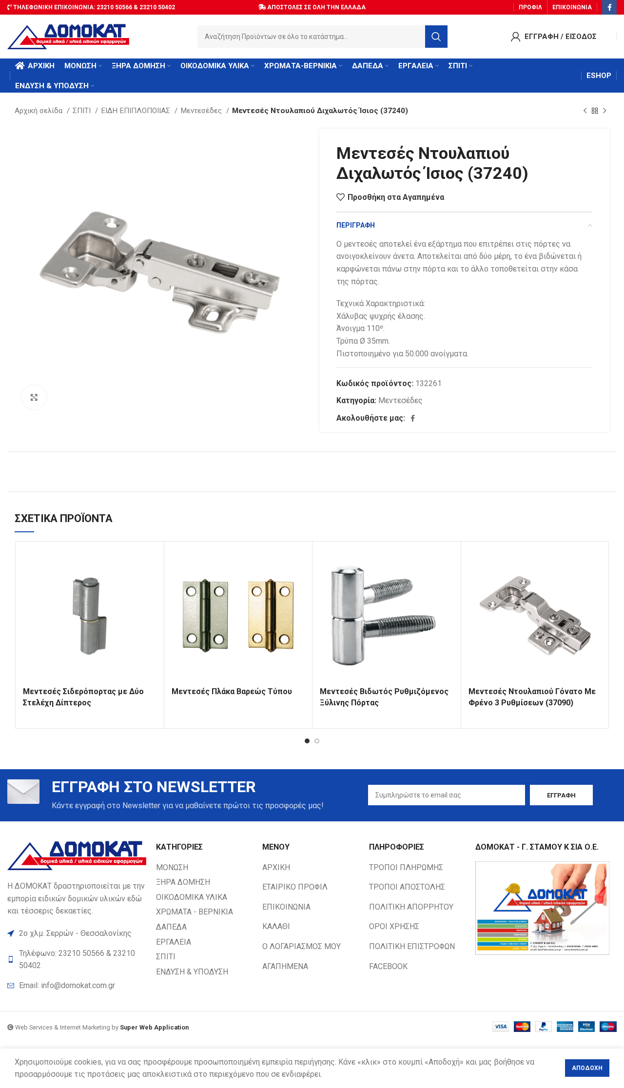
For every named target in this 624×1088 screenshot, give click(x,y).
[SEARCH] (436, 36)
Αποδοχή (587, 1068)
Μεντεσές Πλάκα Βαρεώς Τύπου (232, 691)
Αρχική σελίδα (39, 110)
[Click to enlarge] (34, 397)
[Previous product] (585, 111)
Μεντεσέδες (202, 110)
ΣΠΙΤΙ (83, 110)
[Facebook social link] (609, 7)
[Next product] (604, 111)
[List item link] (76, 985)
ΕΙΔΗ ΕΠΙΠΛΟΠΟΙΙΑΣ (136, 110)
